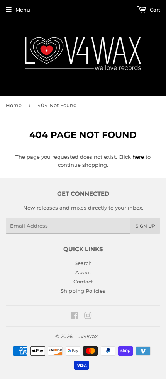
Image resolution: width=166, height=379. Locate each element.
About (83, 272)
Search (83, 263)
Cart (154, 10)
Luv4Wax (86, 336)
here (138, 157)
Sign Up (145, 226)
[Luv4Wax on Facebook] (75, 317)
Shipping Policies (83, 291)
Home (14, 105)
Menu (22, 10)
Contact (83, 281)
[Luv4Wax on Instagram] (88, 317)
